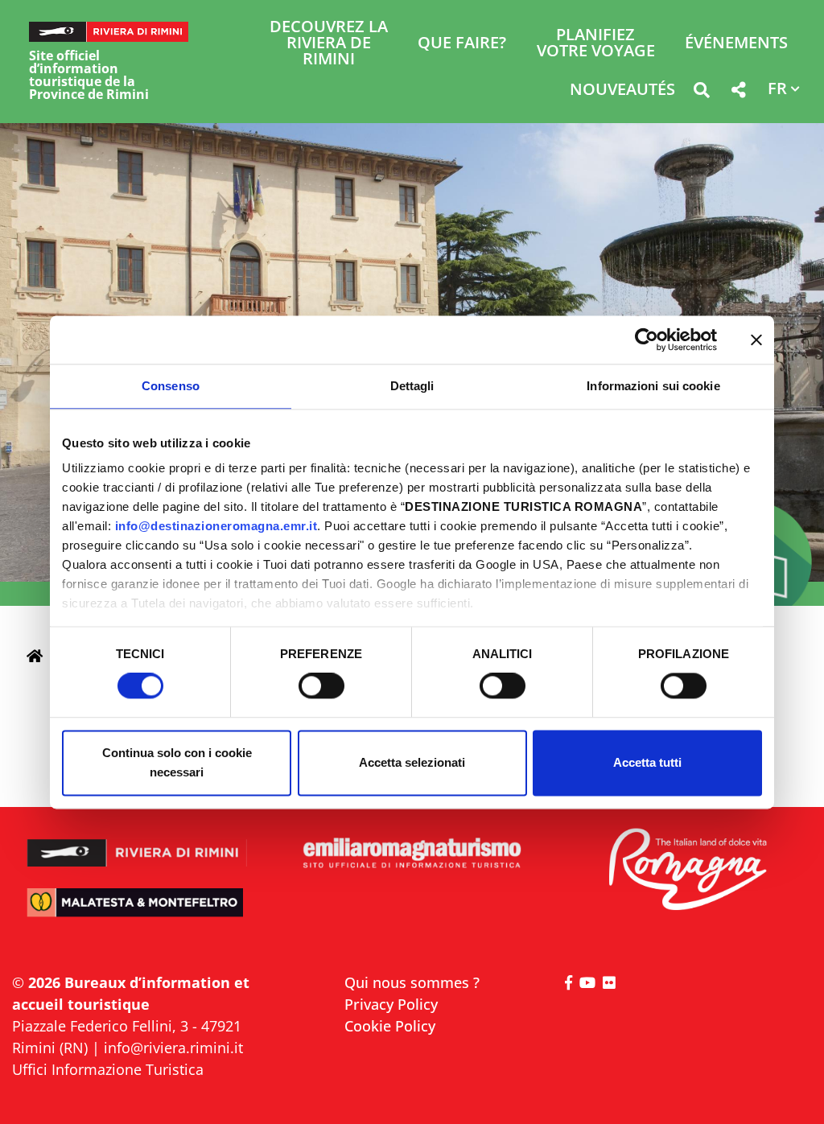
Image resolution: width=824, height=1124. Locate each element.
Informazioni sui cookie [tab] (653, 386)
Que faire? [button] (462, 44)
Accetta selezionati (412, 762)
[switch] (321, 686)
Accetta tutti (647, 762)
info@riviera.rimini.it (173, 1047)
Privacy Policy (391, 1004)
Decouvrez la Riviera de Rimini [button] (329, 44)
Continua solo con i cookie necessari (177, 762)
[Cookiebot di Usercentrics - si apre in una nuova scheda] (646, 339)
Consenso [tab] (171, 386)
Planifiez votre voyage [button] (596, 44)
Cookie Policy (389, 1025)
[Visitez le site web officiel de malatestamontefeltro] (137, 911)
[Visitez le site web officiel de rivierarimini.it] (137, 844)
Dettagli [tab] (412, 386)
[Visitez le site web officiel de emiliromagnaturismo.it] (411, 853)
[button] (701, 93)
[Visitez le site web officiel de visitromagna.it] (687, 870)
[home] (35, 655)
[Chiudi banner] (756, 339)
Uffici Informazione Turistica (108, 1069)
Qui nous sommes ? (412, 982)
